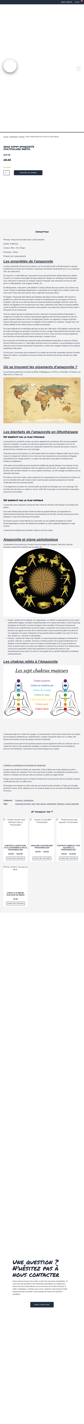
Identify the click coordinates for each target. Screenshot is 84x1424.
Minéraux (61, 804)
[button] (78, 68)
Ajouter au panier (28, 172)
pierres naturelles (72, 804)
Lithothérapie (13, 137)
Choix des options (15, 858)
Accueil (5, 137)
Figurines (22, 137)
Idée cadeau (41, 804)
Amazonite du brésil (23, 804)
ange (33, 804)
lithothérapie (51, 804)
